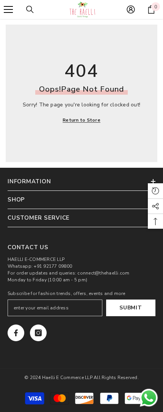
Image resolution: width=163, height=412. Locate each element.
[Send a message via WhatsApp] (148, 397)
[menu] (8, 9)
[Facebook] (16, 333)
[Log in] (131, 9)
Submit (130, 307)
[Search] (29, 9)
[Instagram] (38, 333)
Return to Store (81, 120)
